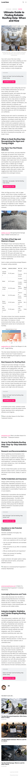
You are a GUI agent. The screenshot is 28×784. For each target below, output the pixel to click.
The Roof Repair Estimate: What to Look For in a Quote (13, 740)
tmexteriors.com (5, 435)
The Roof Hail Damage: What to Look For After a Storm (13, 763)
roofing (20, 9)
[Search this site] (23, 2)
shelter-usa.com (5, 233)
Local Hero (5, 2)
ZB (9, 686)
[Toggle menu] (26, 2)
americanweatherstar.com (8, 586)
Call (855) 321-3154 (9, 81)
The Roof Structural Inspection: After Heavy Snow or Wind (14, 717)
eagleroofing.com (6, 346)
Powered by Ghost (14, 775)
